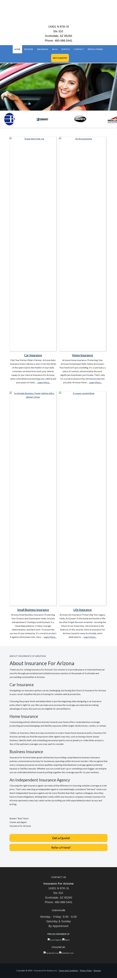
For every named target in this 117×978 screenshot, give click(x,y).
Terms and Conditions (68, 970)
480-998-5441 (63, 40)
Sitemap (97, 970)
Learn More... (44, 382)
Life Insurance (82, 609)
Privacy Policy (86, 970)
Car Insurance (33, 355)
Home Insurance (82, 355)
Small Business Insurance (33, 609)
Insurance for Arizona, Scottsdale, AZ (58, 13)
